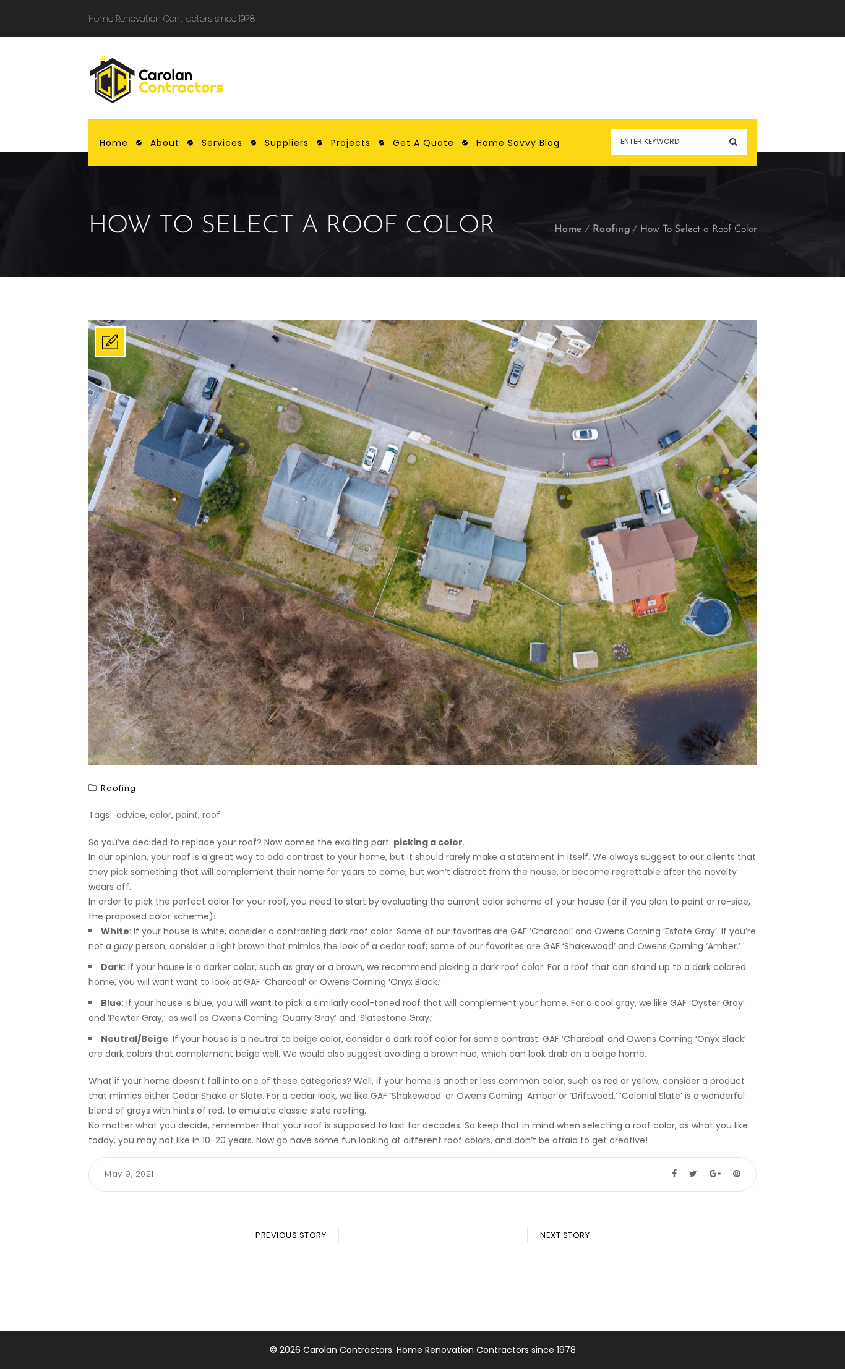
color (160, 815)
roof (211, 815)
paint (187, 815)
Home (568, 229)
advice (130, 815)
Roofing (612, 229)
